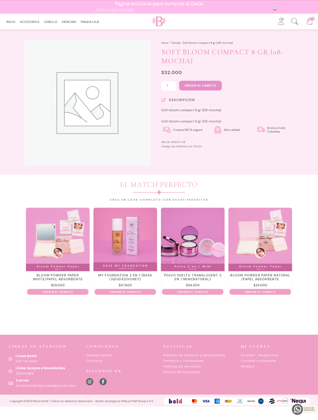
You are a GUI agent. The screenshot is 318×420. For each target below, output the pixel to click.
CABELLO (51, 22)
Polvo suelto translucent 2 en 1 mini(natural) (193, 277)
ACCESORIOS (29, 22)
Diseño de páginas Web (111, 401)
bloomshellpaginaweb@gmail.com (45, 385)
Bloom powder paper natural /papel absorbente (260, 277)
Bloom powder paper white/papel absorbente (58, 277)
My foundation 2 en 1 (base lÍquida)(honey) (125, 277)
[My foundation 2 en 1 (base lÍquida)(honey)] (125, 239)
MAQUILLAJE (90, 22)
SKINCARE (69, 22)
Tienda (175, 43)
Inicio (11, 22)
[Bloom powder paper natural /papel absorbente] (260, 239)
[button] (292, 20)
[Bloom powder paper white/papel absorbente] (58, 239)
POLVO (197, 146)
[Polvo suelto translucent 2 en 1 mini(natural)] (193, 239)
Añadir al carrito (200, 85)
